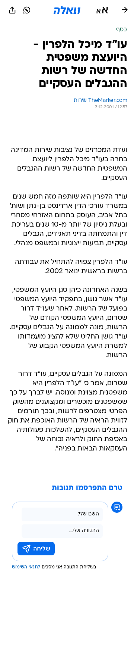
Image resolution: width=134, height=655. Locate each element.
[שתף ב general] (12, 10)
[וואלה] (67, 10)
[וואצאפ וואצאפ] (27, 10)
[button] (102, 10)
